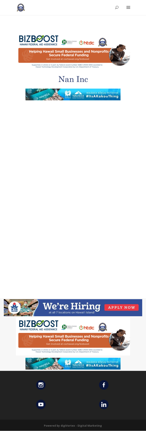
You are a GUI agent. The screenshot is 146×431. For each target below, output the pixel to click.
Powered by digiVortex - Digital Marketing (73, 425)
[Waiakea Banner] (73, 99)
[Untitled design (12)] (73, 85)
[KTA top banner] (73, 315)
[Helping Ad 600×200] (73, 69)
